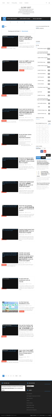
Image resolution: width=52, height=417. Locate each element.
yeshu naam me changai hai (32, 409)
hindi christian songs (41, 62)
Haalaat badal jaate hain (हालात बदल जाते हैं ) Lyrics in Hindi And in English (26, 231)
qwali (39, 106)
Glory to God (5, 350)
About (8, 2)
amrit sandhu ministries (7, 325)
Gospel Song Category (12, 18)
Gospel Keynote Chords (25, 18)
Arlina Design (42, 415)
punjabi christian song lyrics (43, 65)
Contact (20, 2)
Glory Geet (26, 7)
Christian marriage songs (42, 110)
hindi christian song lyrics (42, 48)
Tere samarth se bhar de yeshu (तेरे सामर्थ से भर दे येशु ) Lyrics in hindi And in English (43, 174)
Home (3, 2)
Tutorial (28, 400)
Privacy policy (14, 2)
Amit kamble (5, 36)
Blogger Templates (33, 415)
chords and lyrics (6, 134)
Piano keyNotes (29, 393)
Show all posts (25, 31)
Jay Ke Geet (40, 91)
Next (16, 375)
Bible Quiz (21, 22)
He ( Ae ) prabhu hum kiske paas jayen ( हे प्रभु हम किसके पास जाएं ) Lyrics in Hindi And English (26, 87)
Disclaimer (26, 2)
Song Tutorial (6, 22)
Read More (4, 47)
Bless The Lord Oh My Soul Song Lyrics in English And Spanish (43, 184)
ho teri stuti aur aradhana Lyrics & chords (24, 280)
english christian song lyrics (43, 57)
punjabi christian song (42, 70)
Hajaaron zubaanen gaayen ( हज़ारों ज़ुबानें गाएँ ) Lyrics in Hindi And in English (26, 39)
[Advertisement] (18, 54)
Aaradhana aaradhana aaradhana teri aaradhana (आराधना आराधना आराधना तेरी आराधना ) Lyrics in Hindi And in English (43, 162)
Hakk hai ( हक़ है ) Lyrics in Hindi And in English (26, 61)
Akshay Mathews (6, 61)
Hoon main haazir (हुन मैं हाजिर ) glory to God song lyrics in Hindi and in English (26, 353)
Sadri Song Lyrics (41, 77)
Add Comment (28, 64)
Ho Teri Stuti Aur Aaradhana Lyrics (24, 303)
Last (20, 375)
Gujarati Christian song (42, 113)
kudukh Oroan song (41, 95)
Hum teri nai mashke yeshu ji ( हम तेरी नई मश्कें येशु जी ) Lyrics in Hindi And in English (26, 208)
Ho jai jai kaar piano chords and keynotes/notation (25, 136)
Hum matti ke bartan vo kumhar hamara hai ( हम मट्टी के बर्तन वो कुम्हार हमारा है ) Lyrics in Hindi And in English (26, 112)
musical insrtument (37, 18)
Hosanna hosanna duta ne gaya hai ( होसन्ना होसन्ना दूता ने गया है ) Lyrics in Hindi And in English (26, 160)
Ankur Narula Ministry (42, 73)
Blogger (50, 415)
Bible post (14, 22)
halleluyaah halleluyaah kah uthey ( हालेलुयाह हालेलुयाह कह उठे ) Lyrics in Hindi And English (26, 184)
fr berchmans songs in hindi (43, 87)
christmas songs (41, 80)
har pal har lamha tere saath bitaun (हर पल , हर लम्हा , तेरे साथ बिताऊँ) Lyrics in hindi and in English (26, 328)
